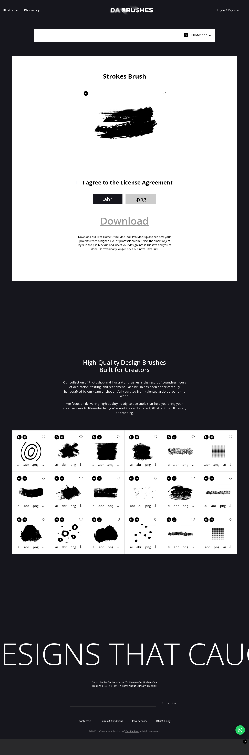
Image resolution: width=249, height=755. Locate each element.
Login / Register (228, 10)
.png (141, 199)
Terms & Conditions (111, 721)
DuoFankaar (132, 731)
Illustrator (10, 10)
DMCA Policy (163, 721)
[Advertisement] (51, 123)
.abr (107, 199)
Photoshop (32, 10)
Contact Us (85, 721)
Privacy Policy (139, 721)
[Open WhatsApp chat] (240, 730)
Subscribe (169, 703)
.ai (18, 465)
